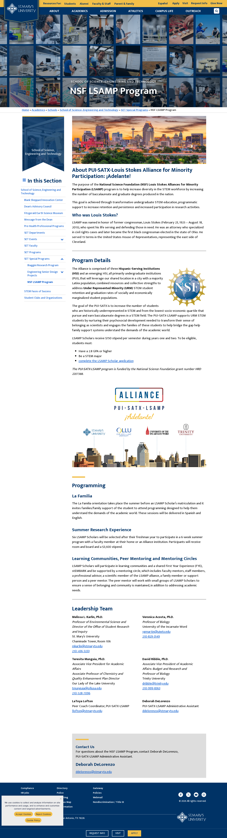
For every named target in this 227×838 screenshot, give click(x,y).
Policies (97, 793)
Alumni (84, 4)
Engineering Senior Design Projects (42, 274)
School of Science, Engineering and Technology (89, 110)
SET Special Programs (134, 110)
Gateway (98, 788)
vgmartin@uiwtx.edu (156, 631)
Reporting (62, 797)
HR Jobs (25, 793)
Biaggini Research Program (43, 265)
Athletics (135, 11)
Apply (175, 3)
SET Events (30, 239)
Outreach (193, 11)
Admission (108, 11)
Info (97, 833)
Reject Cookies (43, 814)
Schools (52, 110)
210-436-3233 (81, 651)
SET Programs (32, 252)
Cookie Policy (33, 820)
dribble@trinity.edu (155, 683)
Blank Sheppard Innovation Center (43, 200)
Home (25, 110)
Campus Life (164, 11)
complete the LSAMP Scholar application (106, 361)
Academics (80, 11)
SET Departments (34, 233)
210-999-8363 (151, 688)
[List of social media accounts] (190, 794)
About (54, 11)
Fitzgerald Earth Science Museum (43, 213)
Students (70, 4)
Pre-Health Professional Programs (44, 226)
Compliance (27, 788)
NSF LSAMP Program (40, 282)
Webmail (98, 797)
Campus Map (64, 802)
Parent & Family (124, 4)
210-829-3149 (151, 636)
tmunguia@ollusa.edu (87, 688)
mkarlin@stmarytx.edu (87, 646)
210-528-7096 (81, 693)
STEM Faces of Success (37, 291)
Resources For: (52, 3)
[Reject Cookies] (60, 798)
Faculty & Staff (101, 4)
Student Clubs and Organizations (43, 298)
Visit (185, 3)
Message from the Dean (38, 219)
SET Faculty (30, 245)
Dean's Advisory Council (37, 206)
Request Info (199, 3)
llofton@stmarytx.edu (87, 711)
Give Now (216, 3)
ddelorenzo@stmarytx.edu (160, 711)
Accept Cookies (23, 814)
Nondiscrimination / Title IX (108, 802)
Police (60, 793)
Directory (62, 788)
